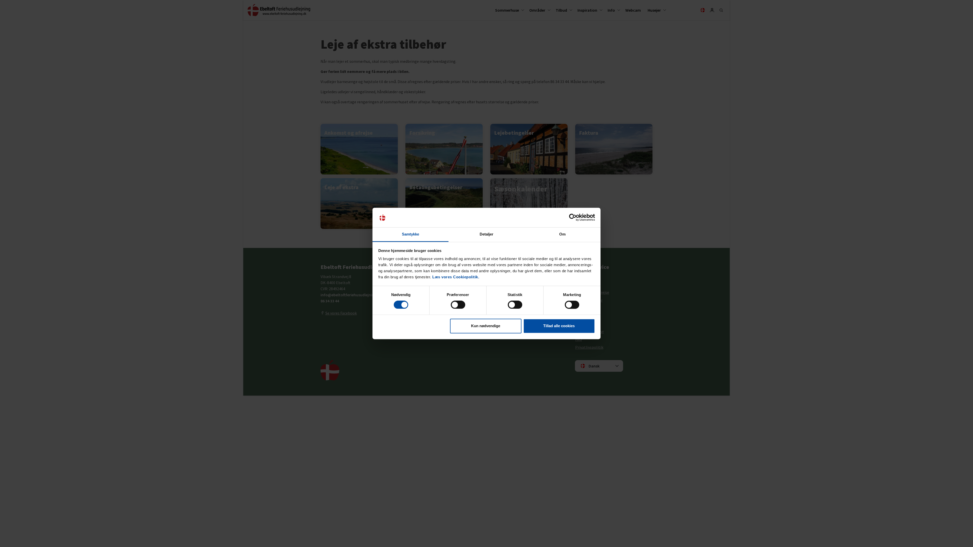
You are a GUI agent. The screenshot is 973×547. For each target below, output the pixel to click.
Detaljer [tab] (487, 234)
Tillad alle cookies (559, 326)
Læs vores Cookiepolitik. (455, 277)
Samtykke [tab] (410, 234)
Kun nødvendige (485, 326)
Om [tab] (562, 234)
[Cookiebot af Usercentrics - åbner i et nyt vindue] (573, 217)
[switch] (458, 305)
